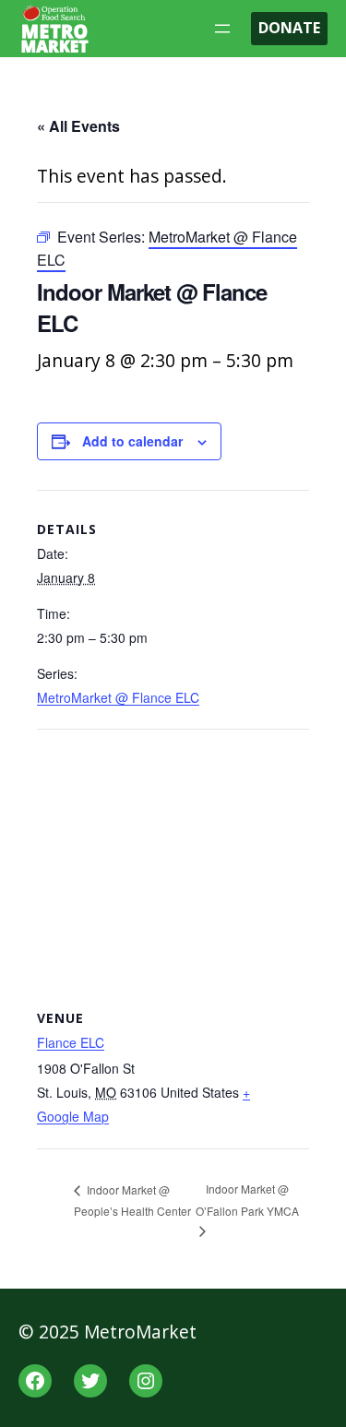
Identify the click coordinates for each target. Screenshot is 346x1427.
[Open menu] (222, 29)
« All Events (78, 126)
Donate (289, 28)
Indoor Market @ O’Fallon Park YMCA (247, 1200)
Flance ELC (70, 1042)
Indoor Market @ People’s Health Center (132, 1200)
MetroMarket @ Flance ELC (118, 697)
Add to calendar (132, 441)
